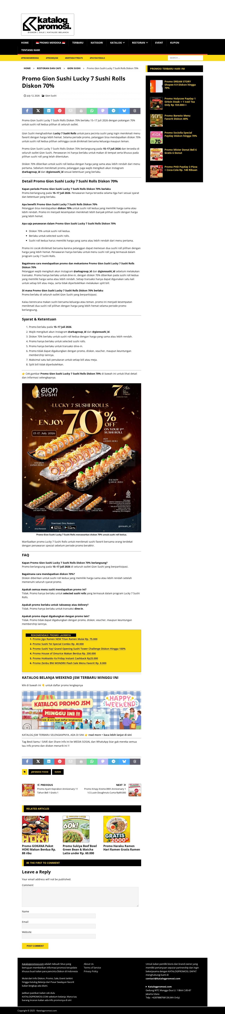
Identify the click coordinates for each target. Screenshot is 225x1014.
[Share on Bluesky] (124, 111)
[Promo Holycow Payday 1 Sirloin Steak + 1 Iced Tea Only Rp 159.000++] (156, 103)
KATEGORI (97, 42)
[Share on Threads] (135, 111)
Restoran (138, 42)
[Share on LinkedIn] (49, 111)
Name (25, 911)
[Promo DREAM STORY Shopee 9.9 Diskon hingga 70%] (156, 86)
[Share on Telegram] (113, 111)
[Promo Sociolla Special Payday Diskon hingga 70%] (156, 137)
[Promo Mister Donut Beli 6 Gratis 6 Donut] (156, 154)
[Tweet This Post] (38, 111)
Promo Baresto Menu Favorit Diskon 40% (177, 117)
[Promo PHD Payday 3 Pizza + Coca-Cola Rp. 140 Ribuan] (156, 171)
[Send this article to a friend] (70, 111)
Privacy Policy (91, 971)
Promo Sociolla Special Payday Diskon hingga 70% (181, 134)
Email (25, 921)
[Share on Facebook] (27, 111)
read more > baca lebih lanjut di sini (110, 734)
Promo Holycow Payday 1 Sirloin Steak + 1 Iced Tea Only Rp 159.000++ (180, 102)
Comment (27, 885)
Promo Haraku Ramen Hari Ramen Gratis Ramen (121, 848)
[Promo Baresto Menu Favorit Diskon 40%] (156, 120)
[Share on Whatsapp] (92, 111)
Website (26, 932)
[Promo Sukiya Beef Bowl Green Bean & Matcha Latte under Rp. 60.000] (82, 829)
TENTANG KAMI (30, 50)
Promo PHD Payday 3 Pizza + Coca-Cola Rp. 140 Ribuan (181, 168)
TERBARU (77, 42)
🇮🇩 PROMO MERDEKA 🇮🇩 (50, 42)
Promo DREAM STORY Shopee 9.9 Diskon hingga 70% (180, 84)
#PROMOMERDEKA (30, 58)
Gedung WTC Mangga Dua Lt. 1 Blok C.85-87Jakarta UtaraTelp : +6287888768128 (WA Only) (168, 992)
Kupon (174, 42)
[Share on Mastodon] (102, 111)
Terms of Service (92, 967)
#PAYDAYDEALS (97, 58)
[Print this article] (81, 111)
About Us (89, 963)
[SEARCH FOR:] (185, 57)
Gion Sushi (50, 95)
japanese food (39, 771)
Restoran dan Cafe (49, 68)
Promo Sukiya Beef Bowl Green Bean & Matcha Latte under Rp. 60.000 (80, 849)
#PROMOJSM (52, 58)
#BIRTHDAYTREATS (74, 58)
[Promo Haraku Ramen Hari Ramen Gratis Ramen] (122, 829)
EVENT (159, 42)
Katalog (116, 42)
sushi (58, 771)
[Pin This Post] (59, 111)
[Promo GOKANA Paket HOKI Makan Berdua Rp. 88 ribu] (41, 829)
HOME (25, 42)
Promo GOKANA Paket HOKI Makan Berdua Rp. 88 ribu (39, 849)
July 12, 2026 (33, 95)
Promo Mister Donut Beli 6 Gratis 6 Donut (181, 151)
